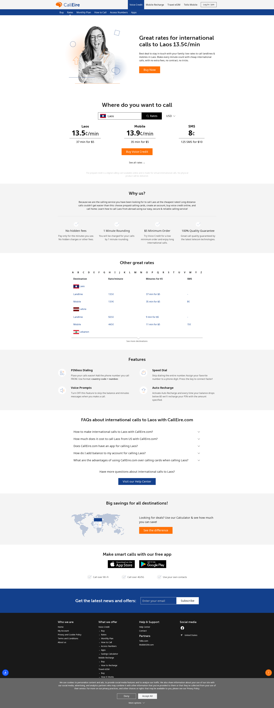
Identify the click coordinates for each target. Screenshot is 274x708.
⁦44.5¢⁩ (111, 324)
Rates (103, 634)
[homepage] (68, 4)
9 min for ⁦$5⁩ (152, 317)
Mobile (77, 301)
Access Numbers (119, 12)
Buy (62, 12)
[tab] (72, 272)
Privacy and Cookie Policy (69, 634)
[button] (136, 4)
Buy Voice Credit (137, 152)
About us (62, 642)
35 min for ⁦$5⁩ (153, 301)
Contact (143, 630)
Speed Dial (159, 370)
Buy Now (150, 70)
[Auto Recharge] (143, 390)
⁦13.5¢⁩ (111, 294)
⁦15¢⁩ (189, 324)
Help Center (144, 627)
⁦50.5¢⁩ (111, 317)
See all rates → (137, 162)
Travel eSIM (103, 669)
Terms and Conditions (68, 638)
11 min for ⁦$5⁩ (153, 324)
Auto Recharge (163, 388)
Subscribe (187, 601)
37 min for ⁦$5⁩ (153, 294)
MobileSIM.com (146, 644)
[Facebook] (183, 628)
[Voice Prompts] (62, 390)
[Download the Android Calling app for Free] (152, 563)
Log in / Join (208, 4)
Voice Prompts (81, 388)
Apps (134, 12)
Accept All (147, 696)
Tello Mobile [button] (190, 4)
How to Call (100, 12)
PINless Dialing (82, 370)
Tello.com (143, 640)
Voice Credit (104, 627)
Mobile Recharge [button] (155, 4)
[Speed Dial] (143, 372)
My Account (63, 630)
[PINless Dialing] (62, 372)
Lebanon (84, 331)
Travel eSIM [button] (173, 4)
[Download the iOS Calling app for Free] (121, 563)
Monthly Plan (83, 12)
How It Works (107, 677)
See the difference (156, 530)
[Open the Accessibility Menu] (5, 672)
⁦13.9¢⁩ (111, 301)
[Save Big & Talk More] (97, 524)
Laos (82, 286)
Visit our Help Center (137, 481)
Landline (78, 294)
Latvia (83, 309)
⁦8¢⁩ (188, 301)
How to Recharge (109, 665)
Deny (126, 696)
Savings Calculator (109, 653)
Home (61, 627)
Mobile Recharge (106, 657)
